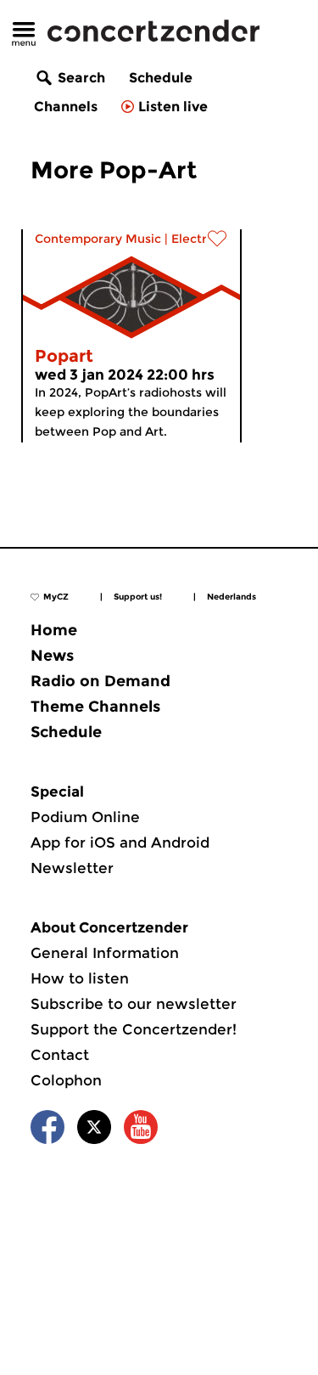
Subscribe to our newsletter (134, 1003)
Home (54, 630)
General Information (105, 952)
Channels (66, 107)
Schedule (160, 78)
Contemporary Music (98, 238)
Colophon (66, 1080)
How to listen (80, 978)
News (52, 655)
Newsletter (72, 867)
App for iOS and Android (120, 842)
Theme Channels (95, 706)
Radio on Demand (100, 681)
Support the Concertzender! (134, 1029)
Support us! (138, 596)
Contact (60, 1054)
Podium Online (85, 817)
